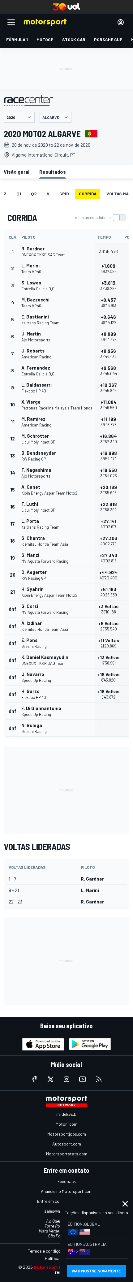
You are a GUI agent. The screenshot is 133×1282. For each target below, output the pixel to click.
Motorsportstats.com (66, 1153)
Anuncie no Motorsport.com (66, 1191)
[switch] (99, 217)
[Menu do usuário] (120, 22)
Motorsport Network (55, 1267)
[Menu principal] (11, 22)
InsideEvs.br (66, 1114)
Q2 (34, 193)
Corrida (88, 193)
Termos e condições (46, 1251)
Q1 (18, 193)
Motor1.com (66, 1124)
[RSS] (98, 1079)
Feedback (67, 1181)
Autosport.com (66, 1143)
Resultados (52, 172)
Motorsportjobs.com (66, 1134)
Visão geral (16, 172)
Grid (64, 193)
